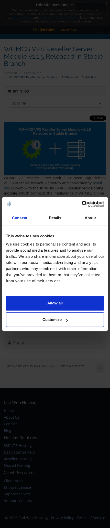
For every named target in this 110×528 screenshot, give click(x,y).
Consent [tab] (19, 218)
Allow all (55, 303)
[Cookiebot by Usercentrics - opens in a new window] (81, 204)
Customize (52, 319)
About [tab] (90, 218)
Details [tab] (55, 218)
